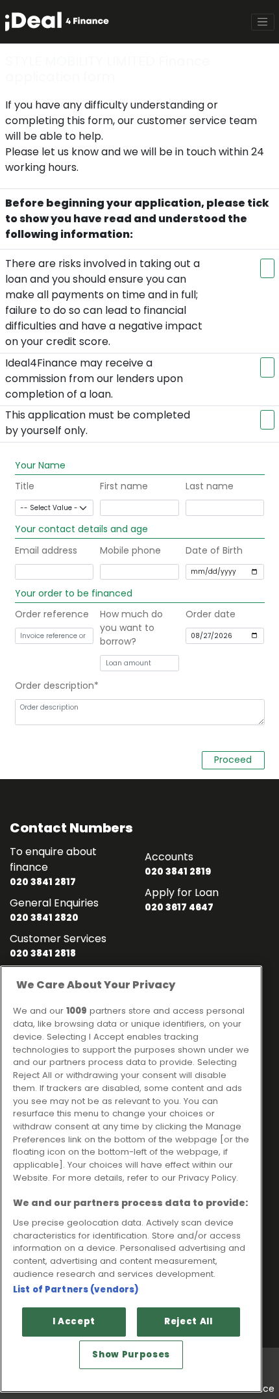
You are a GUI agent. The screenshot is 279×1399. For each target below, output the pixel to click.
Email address (46, 550)
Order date (211, 614)
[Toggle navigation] (262, 22)
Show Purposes (131, 1354)
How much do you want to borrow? (131, 628)
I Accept (74, 1321)
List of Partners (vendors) (76, 1289)
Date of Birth (214, 550)
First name (124, 486)
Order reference (52, 614)
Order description (54, 685)
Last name (210, 486)
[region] (131, 1179)
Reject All (188, 1321)
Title (24, 486)
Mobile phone (130, 550)
